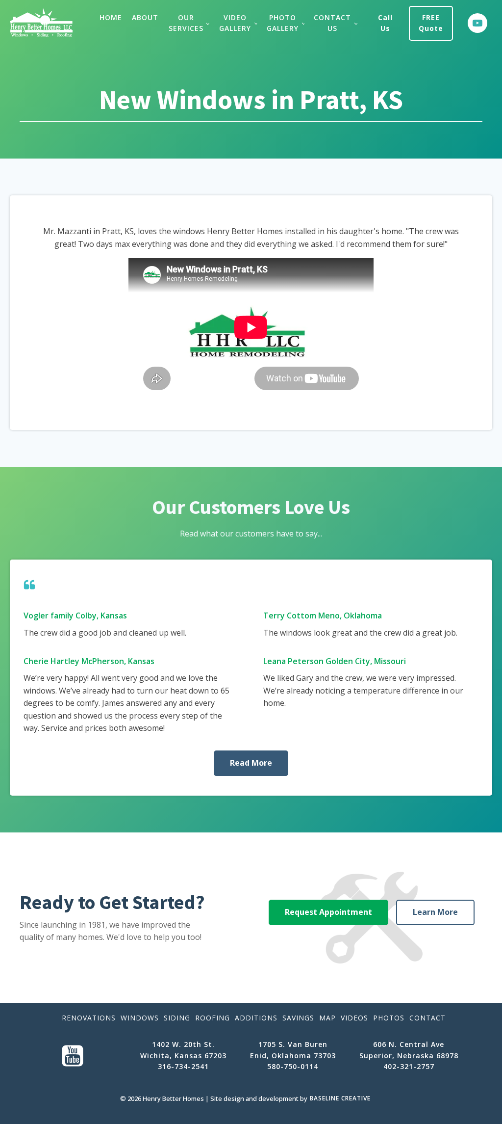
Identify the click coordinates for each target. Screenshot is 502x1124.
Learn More (435, 912)
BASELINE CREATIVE (340, 1098)
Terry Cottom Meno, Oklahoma (322, 615)
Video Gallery (235, 23)
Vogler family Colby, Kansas (75, 615)
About (145, 17)
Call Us (385, 23)
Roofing (212, 1017)
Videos (354, 1017)
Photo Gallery (283, 23)
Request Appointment (328, 912)
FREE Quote (431, 23)
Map (327, 1017)
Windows (140, 1017)
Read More (251, 762)
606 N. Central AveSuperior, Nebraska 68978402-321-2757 (408, 1055)
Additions (256, 1017)
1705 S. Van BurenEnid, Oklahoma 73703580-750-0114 (293, 1055)
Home (111, 17)
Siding (177, 1017)
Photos (388, 1017)
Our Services (186, 23)
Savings (298, 1017)
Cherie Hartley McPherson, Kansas (89, 661)
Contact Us (332, 23)
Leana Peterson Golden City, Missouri (334, 661)
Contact (427, 1017)
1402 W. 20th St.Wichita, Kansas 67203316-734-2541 (183, 1055)
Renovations (89, 1017)
